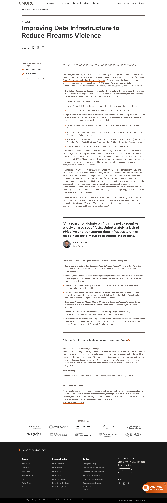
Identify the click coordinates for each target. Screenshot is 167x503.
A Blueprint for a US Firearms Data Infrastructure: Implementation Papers (95, 340)
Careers (119, 3)
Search (143, 3)
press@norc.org (108, 376)
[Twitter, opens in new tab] (128, 483)
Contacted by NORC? (130, 3)
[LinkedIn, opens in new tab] (124, 483)
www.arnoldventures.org (73, 402)
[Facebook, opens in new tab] (119, 483)
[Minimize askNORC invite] (165, 484)
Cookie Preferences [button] (83, 500)
